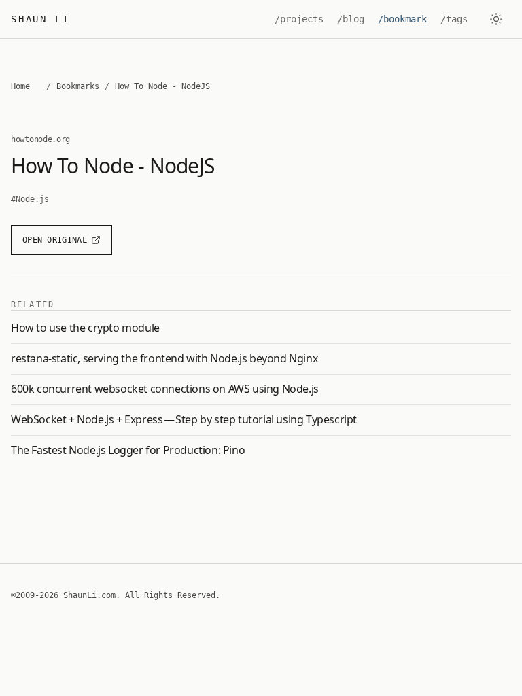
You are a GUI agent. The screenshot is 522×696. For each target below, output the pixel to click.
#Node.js (30, 199)
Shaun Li (40, 19)
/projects (299, 19)
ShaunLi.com (89, 595)
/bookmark (402, 19)
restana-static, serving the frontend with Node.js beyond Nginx (164, 358)
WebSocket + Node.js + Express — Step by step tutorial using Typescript (184, 419)
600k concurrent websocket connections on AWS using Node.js (165, 388)
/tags (454, 19)
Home (20, 86)
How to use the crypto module (85, 327)
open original (54, 240)
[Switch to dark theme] (496, 19)
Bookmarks (77, 86)
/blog (350, 19)
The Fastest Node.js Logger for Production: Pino (128, 449)
